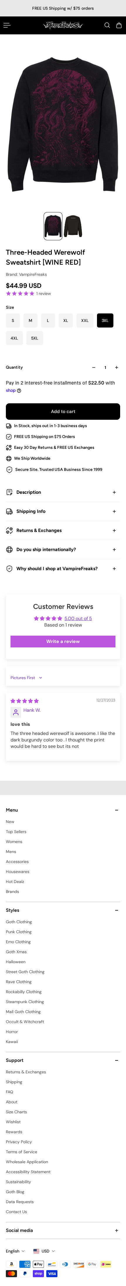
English (12, 1251)
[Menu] (7, 25)
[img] (25, 701)
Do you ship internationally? (46, 549)
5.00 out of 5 (78, 618)
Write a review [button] (63, 641)
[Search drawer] (107, 25)
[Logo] (63, 25)
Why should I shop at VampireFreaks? (57, 568)
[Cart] (119, 25)
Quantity (14, 367)
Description (28, 492)
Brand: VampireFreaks (26, 274)
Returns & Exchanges (39, 530)
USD (46, 1251)
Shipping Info (30, 511)
